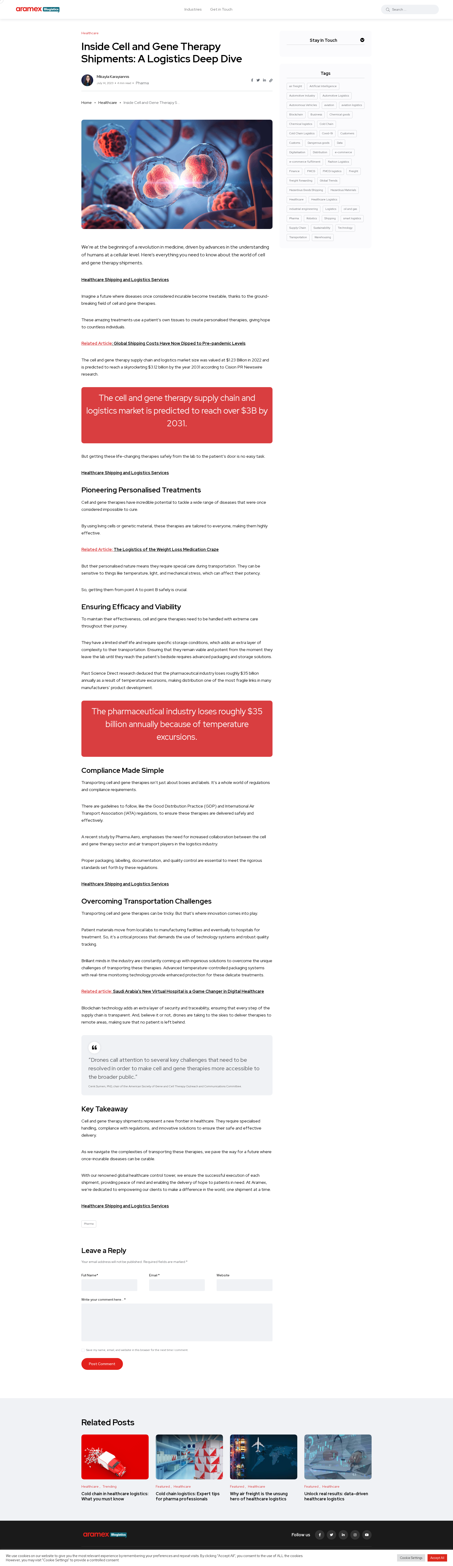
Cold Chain (326, 124)
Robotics (311, 218)
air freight (295, 86)
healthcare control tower (152, 1175)
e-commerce (343, 152)
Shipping (330, 218)
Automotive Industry (302, 95)
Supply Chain (297, 228)
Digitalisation (297, 152)
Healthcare (107, 102)
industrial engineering (303, 209)
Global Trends (328, 180)
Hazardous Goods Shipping (306, 190)
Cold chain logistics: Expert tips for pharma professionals (188, 1496)
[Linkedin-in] (343, 1535)
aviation (329, 105)
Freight (353, 171)
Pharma (142, 82)
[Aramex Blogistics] (37, 9)
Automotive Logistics (336, 95)
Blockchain (296, 114)
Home (86, 102)
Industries (193, 9)
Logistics (330, 209)
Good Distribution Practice (178, 806)
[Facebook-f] (319, 1535)
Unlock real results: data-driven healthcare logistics (336, 1496)
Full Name (89, 1275)
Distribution (320, 152)
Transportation (298, 237)
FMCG (311, 171)
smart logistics (352, 218)
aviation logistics (352, 105)
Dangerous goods (318, 143)
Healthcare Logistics (324, 199)
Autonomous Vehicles (303, 105)
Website (223, 1275)
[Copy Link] (271, 80)
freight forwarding (300, 180)
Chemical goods (340, 114)
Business (316, 114)
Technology (345, 228)
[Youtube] (367, 1535)
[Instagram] (355, 1535)
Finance (294, 171)
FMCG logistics (332, 171)
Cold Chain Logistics (302, 133)
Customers (347, 133)
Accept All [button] (437, 1558)
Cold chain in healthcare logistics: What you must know (114, 1496)
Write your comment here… (103, 1299)
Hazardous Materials (343, 190)
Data (340, 143)
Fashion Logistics (338, 162)
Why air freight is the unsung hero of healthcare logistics (259, 1496)
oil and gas (350, 209)
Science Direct (104, 673)
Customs (294, 143)
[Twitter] (331, 1535)
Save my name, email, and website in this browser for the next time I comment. (137, 1350)
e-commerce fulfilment (304, 162)
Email (154, 1275)
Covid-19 (327, 133)
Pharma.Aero (128, 836)
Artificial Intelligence (323, 86)
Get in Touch (221, 9)
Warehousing (323, 237)
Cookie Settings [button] (411, 1558)
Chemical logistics (300, 124)
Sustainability (322, 228)
